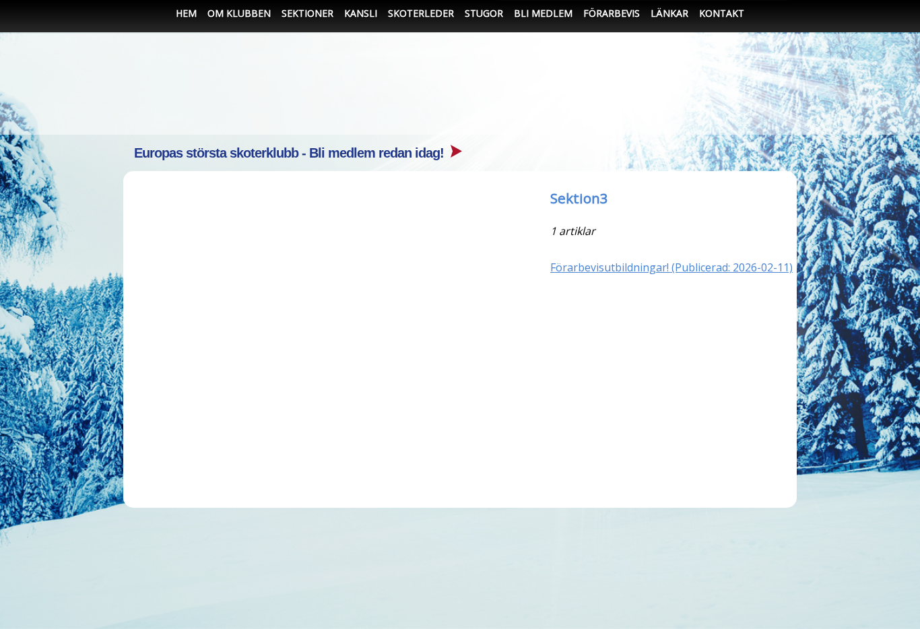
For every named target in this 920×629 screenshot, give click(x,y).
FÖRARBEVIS (611, 13)
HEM (186, 13)
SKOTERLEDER (421, 13)
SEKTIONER (307, 13)
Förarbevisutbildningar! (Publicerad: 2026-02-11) (671, 267)
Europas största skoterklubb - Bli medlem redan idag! (290, 152)
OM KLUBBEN (239, 13)
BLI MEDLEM (543, 13)
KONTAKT (721, 13)
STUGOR (484, 13)
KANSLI (360, 13)
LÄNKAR (669, 13)
